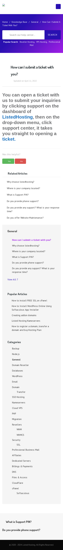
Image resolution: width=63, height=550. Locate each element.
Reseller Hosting (27, 42)
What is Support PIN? (18, 194)
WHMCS (20, 434)
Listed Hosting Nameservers (26, 320)
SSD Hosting (18, 397)
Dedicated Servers (21, 460)
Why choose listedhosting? (20, 181)
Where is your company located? (23, 188)
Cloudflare (17, 482)
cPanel (15, 488)
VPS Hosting (41, 42)
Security (16, 439)
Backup (15, 348)
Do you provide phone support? (23, 201)
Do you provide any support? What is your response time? (33, 209)
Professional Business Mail (25, 449)
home (5, 22)
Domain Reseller (20, 365)
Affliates (16, 455)
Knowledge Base (19, 22)
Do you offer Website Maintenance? (25, 217)
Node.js (16, 354)
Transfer (21, 391)
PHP (14, 413)
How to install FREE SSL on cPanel (29, 300)
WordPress (17, 376)
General (34, 22)
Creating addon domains (24, 315)
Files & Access (19, 477)
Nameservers (18, 402)
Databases (17, 370)
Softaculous (23, 493)
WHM (19, 429)
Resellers (17, 424)
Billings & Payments (22, 466)
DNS (14, 471)
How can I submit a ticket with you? (31, 239)
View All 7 (13, 279)
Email (15, 381)
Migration (17, 419)
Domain (16, 387)
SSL (18, 444)
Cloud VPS (17, 408)
